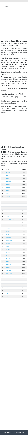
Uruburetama (9, 296)
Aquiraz (7, 178)
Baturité (7, 190)
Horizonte (8, 228)
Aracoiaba (8, 181)
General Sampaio (10, 219)
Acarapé (8, 172)
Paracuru (8, 261)
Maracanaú (8, 237)
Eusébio (8, 213)
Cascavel (8, 205)
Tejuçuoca (8, 285)
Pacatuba (8, 252)
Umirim (7, 293)
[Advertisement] (14, 24)
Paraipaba (8, 264)
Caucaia (8, 208)
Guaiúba (8, 222)
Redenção (8, 276)
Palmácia (8, 258)
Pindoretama (9, 273)
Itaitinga (8, 231)
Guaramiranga (9, 225)
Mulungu (8, 243)
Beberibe (8, 193)
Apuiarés (8, 175)
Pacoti (7, 255)
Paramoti (8, 267)
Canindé (8, 196)
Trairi (7, 288)
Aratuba (8, 184)
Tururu (7, 291)
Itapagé (7, 234)
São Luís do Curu (10, 282)
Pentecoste (8, 270)
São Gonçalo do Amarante (12, 279)
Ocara (7, 246)
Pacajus (8, 249)
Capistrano (8, 199)
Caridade (8, 202)
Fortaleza (8, 216)
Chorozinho (8, 211)
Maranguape (9, 240)
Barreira (8, 187)
